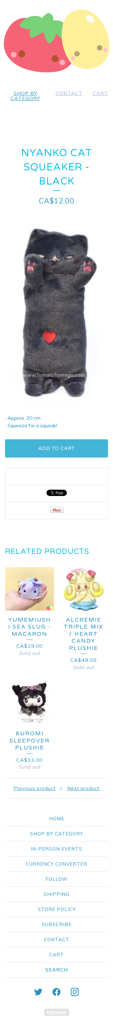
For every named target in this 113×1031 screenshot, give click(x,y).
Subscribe (57, 924)
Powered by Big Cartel (56, 1012)
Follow (57, 879)
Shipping (56, 894)
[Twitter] (38, 992)
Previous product (34, 788)
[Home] (56, 40)
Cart (100, 93)
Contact (69, 93)
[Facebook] (56, 992)
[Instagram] (75, 992)
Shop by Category (25, 95)
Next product (83, 788)
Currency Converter (56, 864)
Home (56, 819)
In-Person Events (56, 849)
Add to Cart (56, 448)
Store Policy (57, 909)
